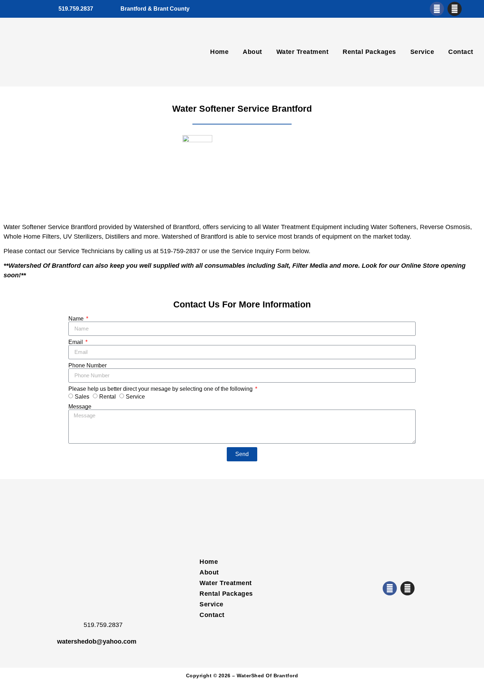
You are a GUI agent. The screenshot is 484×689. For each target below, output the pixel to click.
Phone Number (87, 365)
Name (76, 319)
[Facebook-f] (437, 9)
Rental (107, 397)
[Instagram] (455, 9)
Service (422, 51)
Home (219, 51)
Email (76, 342)
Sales (82, 397)
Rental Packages (369, 51)
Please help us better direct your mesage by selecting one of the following (161, 389)
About (252, 51)
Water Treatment (302, 51)
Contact (460, 51)
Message (79, 407)
